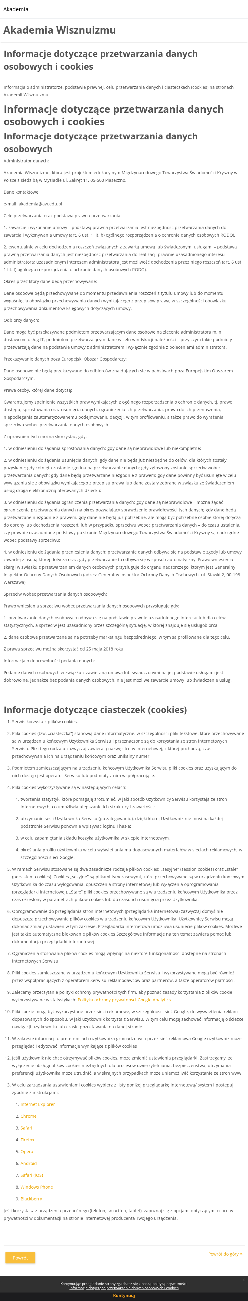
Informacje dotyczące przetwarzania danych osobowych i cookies (124, 1287)
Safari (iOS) (32, 1175)
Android (29, 1163)
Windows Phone (37, 1187)
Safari (26, 1128)
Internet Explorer (38, 1104)
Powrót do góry (224, 1254)
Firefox (27, 1140)
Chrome (29, 1116)
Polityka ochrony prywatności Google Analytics (124, 1000)
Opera (27, 1151)
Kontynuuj (124, 1295)
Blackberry (31, 1199)
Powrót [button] (20, 1258)
